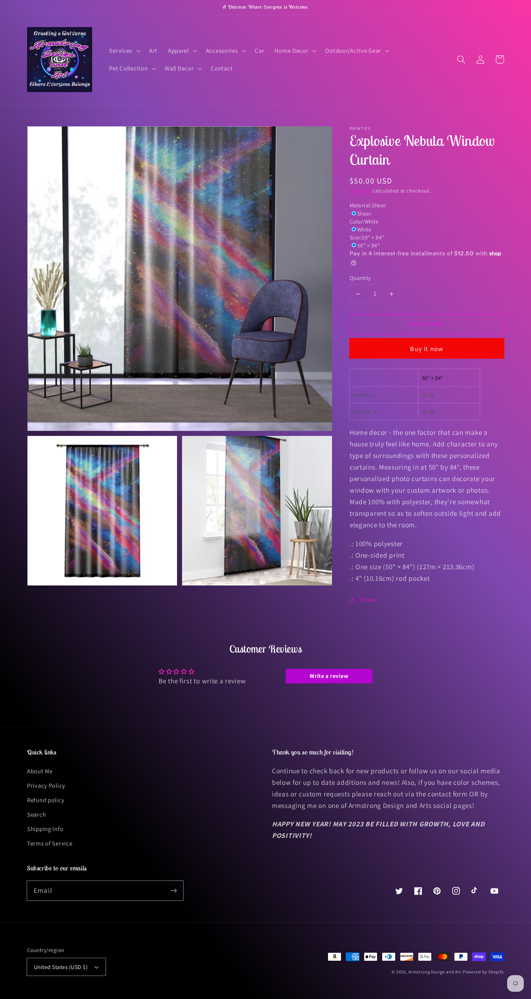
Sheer (364, 213)
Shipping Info (45, 829)
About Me (40, 771)
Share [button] (367, 600)
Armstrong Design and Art (435, 971)
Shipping (360, 190)
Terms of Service (50, 843)
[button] (124, 51)
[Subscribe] (173, 890)
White (364, 229)
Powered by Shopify (483, 971)
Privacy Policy (46, 786)
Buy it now (426, 349)
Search (36, 814)
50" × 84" (368, 245)
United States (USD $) (61, 966)
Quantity (360, 277)
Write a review (329, 676)
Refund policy (45, 800)
